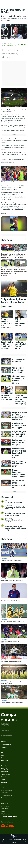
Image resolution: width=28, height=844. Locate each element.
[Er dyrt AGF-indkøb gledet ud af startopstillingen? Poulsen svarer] (6, 415)
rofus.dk (21, 841)
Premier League (5, 774)
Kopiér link (23, 44)
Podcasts (3, 758)
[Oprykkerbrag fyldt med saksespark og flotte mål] (6, 434)
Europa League (5, 792)
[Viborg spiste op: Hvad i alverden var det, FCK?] (6, 370)
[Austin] (22, 96)
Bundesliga (4, 782)
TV (2, 752)
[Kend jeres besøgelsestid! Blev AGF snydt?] (21, 337)
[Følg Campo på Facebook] (6, 720)
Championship (5, 777)
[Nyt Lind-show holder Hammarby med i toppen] (6, 425)
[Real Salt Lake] (6, 96)
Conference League (6, 795)
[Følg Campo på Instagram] (2, 720)
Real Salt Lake (6, 53)
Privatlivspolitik (5, 814)
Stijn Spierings (19, 50)
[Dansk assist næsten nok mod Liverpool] (7, 390)
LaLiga (3, 779)
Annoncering (4, 803)
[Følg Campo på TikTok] (9, 720)
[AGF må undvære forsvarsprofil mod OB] (21, 314)
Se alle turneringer (6, 798)
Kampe (3, 750)
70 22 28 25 (23, 839)
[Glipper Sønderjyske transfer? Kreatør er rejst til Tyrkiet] (6, 472)
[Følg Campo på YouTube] (13, 720)
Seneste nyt (4, 747)
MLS (14, 89)
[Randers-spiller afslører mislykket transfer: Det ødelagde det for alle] (6, 451)
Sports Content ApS (5, 724)
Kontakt (3, 811)
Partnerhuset (8, 734)
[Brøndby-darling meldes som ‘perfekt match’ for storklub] (7, 337)
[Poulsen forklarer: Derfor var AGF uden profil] (6, 442)
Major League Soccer (8, 50)
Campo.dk (3, 723)
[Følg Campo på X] (16, 720)
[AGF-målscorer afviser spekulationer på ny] (6, 483)
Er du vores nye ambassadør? (9, 816)
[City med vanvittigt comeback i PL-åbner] (6, 463)
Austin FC (14, 53)
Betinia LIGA (4, 771)
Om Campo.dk (5, 806)
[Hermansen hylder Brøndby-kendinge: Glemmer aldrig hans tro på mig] (21, 390)
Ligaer (3, 755)
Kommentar (4, 760)
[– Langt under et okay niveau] (6, 361)
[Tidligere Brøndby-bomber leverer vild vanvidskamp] (14, 288)
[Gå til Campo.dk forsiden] (8, 716)
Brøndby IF (7, 57)
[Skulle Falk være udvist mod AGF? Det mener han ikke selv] (6, 378)
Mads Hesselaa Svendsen (10, 45)
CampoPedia (4, 808)
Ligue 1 (3, 787)
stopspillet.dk (6, 841)
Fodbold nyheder (6, 744)
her (11, 213)
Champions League (6, 790)
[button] (14, 31)
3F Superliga (4, 769)
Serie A (3, 784)
